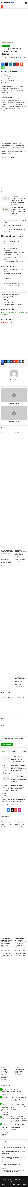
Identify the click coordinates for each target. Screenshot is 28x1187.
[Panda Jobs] (9, 2)
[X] (6, 64)
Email (3, 725)
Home (4, 42)
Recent (4, 751)
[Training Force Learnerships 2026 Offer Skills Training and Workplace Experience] (5, 198)
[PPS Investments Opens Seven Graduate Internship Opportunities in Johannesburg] (6, 769)
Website (3, 731)
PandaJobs (14, 1181)
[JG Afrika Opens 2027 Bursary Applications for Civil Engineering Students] (6, 801)
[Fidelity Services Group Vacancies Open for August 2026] (5, 1109)
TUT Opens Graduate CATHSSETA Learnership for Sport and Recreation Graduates (5, 1072)
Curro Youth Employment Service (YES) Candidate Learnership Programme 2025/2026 (20, 680)
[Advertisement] (14, 24)
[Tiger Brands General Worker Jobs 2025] (5, 1092)
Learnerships (10, 42)
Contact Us (4, 1184)
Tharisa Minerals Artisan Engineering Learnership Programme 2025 (20, 552)
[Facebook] (3, 64)
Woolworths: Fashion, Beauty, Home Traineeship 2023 (6, 562)
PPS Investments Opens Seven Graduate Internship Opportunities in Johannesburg (20, 942)
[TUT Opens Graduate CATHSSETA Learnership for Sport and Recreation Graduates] (5, 209)
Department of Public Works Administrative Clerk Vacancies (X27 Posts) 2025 (19, 1118)
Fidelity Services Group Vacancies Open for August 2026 (19, 1106)
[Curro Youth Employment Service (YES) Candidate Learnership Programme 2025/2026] (21, 617)
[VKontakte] (20, 361)
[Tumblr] (14, 64)
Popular (13, 751)
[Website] (14, 383)
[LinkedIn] (10, 64)
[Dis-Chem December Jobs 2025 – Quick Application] (5, 1099)
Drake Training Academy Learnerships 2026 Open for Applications (18, 1126)
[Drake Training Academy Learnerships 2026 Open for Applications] (5, 1130)
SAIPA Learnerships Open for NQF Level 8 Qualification (7, 551)
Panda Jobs (6, 57)
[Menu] (26, 3)
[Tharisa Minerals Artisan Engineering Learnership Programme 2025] (21, 490)
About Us (24, 1184)
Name (3, 718)
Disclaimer (18, 1184)
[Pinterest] (17, 64)
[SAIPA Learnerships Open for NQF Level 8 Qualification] (7, 490)
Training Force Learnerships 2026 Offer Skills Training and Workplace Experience (7, 942)
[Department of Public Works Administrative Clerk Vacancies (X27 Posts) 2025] (5, 1119)
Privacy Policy (11, 1184)
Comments (23, 751)
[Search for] (2, 3)
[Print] (2, 364)
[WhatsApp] (3, 67)
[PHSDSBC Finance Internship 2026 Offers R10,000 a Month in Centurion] (6, 790)
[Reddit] (21, 64)
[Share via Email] (23, 361)
